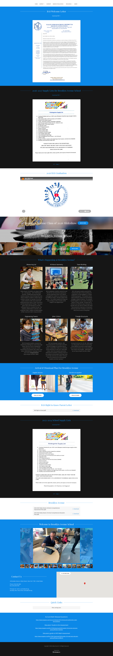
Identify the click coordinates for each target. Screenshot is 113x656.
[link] (56, 16)
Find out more (37, 395)
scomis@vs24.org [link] (24, 589)
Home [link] (36, 4)
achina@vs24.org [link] (28, 590)
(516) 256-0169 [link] (15, 585)
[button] (42, 4)
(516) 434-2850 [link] (17, 584)
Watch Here (83, 223)
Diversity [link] (48, 4)
